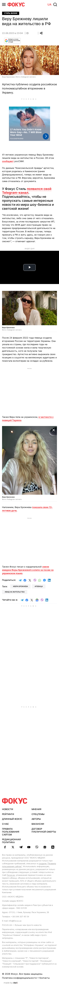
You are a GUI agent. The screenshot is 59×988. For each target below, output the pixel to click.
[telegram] (21, 847)
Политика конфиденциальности (19, 977)
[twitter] (13, 847)
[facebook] (5, 847)
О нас (5, 824)
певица (39, 586)
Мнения (36, 809)
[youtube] (29, 847)
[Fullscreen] (53, 294)
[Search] (55, 4)
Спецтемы (38, 814)
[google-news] (44, 847)
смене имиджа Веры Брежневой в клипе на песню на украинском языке (28, 570)
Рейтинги (8, 814)
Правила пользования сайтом (10, 831)
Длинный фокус (12, 819)
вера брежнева (21, 586)
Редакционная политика (11, 841)
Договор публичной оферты (44, 830)
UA (49, 4)
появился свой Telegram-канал (26, 191)
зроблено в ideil (11, 983)
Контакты (44, 977)
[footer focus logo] (14, 801)
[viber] (36, 847)
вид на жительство (15, 592)
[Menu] (4, 4)
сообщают (8, 161)
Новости (7, 809)
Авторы (36, 819)
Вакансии (38, 824)
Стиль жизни (10, 13)
